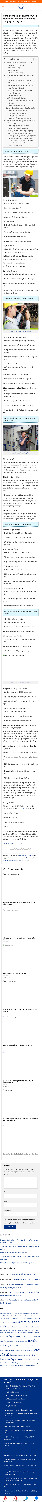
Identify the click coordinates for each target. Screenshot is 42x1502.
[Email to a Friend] (22, 849)
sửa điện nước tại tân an (27, 1336)
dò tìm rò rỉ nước (22, 1313)
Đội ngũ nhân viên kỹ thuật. (18, 128)
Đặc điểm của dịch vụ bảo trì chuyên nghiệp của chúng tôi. (21, 87)
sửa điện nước (27, 858)
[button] (34, 59)
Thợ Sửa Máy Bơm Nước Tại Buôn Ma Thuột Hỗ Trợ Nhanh (20, 1154)
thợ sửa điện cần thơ (29, 1355)
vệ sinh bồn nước (26, 1363)
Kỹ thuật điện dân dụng (26, 855)
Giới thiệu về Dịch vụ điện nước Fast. (19, 63)
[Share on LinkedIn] (29, 849)
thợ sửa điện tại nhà (29, 1360)
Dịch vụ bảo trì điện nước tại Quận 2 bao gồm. (20, 77)
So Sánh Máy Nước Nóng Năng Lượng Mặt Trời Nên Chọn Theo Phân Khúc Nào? (20, 1119)
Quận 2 (22, 808)
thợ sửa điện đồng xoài (14, 1363)
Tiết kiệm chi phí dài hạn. (17, 98)
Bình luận (7, 1175)
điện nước (24, 1365)
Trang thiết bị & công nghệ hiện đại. (21, 131)
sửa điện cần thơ (28, 1332)
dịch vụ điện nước (12, 1327)
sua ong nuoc (21, 1327)
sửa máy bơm (7, 1330)
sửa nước (32, 1330)
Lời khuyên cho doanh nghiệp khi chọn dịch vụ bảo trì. (23, 142)
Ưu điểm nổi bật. (15, 68)
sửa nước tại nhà (12, 1332)
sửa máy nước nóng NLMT (20, 1330)
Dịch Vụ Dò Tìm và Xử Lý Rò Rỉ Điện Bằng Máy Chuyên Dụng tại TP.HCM (19, 1081)
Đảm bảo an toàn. (15, 95)
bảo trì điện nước (12, 1313)
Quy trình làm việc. (15, 70)
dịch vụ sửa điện (11, 1322)
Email (6, 1201)
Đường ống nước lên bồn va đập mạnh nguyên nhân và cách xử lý (19, 938)
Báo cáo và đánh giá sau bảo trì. (20, 118)
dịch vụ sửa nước (6, 1318)
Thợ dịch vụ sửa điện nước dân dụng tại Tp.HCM (17, 1045)
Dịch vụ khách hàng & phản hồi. (20, 133)
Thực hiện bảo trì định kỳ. (18, 113)
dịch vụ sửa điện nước (15, 858)
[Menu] (2, 6)
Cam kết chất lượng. (16, 73)
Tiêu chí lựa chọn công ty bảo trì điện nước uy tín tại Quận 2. (20, 122)
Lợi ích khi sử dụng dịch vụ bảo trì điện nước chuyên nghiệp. (19, 92)
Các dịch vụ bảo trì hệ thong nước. (21, 83)
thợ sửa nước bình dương (14, 1346)
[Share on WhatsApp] (12, 849)
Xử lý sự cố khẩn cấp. (16, 115)
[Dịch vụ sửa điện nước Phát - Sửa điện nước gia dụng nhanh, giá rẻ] (21, 6)
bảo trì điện (3, 1313)
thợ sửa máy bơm (22, 1341)
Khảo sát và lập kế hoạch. (18, 110)
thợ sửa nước (23, 860)
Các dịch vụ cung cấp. (17, 65)
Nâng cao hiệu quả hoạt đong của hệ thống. (22, 102)
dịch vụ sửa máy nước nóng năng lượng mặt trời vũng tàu (24, 1315)
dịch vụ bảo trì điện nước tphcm (21, 683)
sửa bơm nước (29, 1327)
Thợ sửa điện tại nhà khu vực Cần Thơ (14, 973)
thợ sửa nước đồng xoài (27, 1350)
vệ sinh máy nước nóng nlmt (12, 1365)
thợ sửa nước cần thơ (28, 1346)
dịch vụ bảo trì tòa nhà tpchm (13, 843)
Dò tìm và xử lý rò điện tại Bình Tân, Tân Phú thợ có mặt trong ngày (20, 1010)
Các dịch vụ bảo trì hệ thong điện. (20, 80)
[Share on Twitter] (19, 849)
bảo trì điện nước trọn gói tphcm (21, 331)
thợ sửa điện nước (12, 860)
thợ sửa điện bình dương (17, 1355)
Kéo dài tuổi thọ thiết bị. (17, 105)
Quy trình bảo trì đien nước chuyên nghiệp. (20, 108)
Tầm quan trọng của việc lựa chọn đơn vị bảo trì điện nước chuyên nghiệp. (22, 137)
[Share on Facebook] (15, 849)
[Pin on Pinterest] (26, 849)
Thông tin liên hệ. (18, 145)
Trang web (7, 1210)
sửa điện (21, 1332)
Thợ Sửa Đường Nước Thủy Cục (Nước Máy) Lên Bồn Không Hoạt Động (19, 903)
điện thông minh (31, 1365)
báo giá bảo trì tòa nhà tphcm (21, 453)
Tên (5, 1192)
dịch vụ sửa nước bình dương (22, 1318)
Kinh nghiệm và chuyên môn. (19, 126)
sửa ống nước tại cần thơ (11, 1341)
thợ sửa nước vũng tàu (13, 1350)
